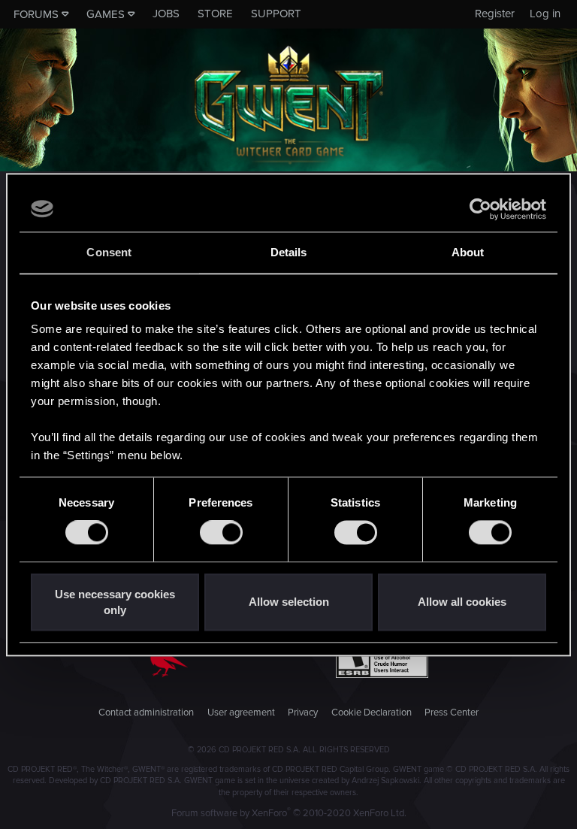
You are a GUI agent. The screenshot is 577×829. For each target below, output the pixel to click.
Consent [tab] (108, 252)
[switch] (221, 533)
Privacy (303, 712)
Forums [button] (36, 14)
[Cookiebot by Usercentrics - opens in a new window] (480, 209)
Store (215, 13)
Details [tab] (288, 252)
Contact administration (146, 712)
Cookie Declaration (371, 712)
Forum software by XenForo (288, 813)
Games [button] (105, 14)
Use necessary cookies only (115, 602)
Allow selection (289, 602)
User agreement (241, 712)
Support (276, 13)
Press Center (451, 712)
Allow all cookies (462, 602)
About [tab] (468, 252)
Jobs (166, 13)
